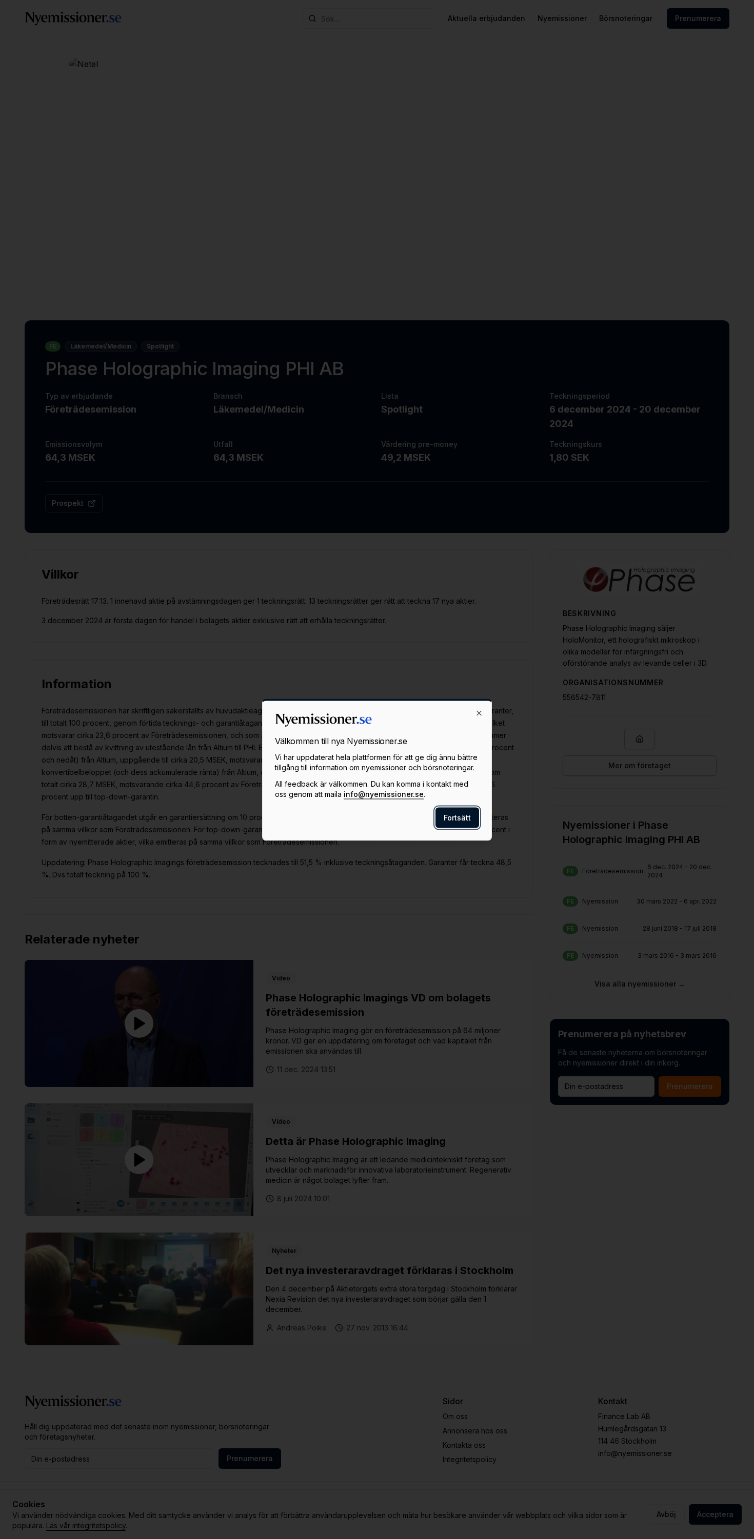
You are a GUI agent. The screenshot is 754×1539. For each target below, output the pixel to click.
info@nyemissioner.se (384, 793)
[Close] (479, 713)
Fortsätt (457, 817)
